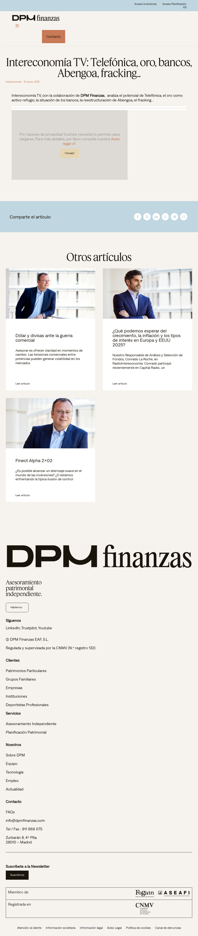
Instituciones (16, 696)
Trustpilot (29, 628)
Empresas (14, 687)
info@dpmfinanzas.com (25, 820)
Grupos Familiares (21, 679)
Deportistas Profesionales (27, 704)
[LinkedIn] (156, 216)
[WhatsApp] (165, 216)
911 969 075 (32, 829)
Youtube (45, 628)
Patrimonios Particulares (26, 670)
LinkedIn (13, 628)
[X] (147, 216)
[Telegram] (174, 216)
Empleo (12, 780)
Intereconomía (14, 81)
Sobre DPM (15, 755)
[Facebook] (137, 216)
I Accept (69, 153)
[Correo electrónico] (183, 216)
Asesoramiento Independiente (31, 723)
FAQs (10, 812)
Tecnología (14, 772)
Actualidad (14, 789)
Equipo (11, 763)
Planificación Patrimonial (26, 732)
